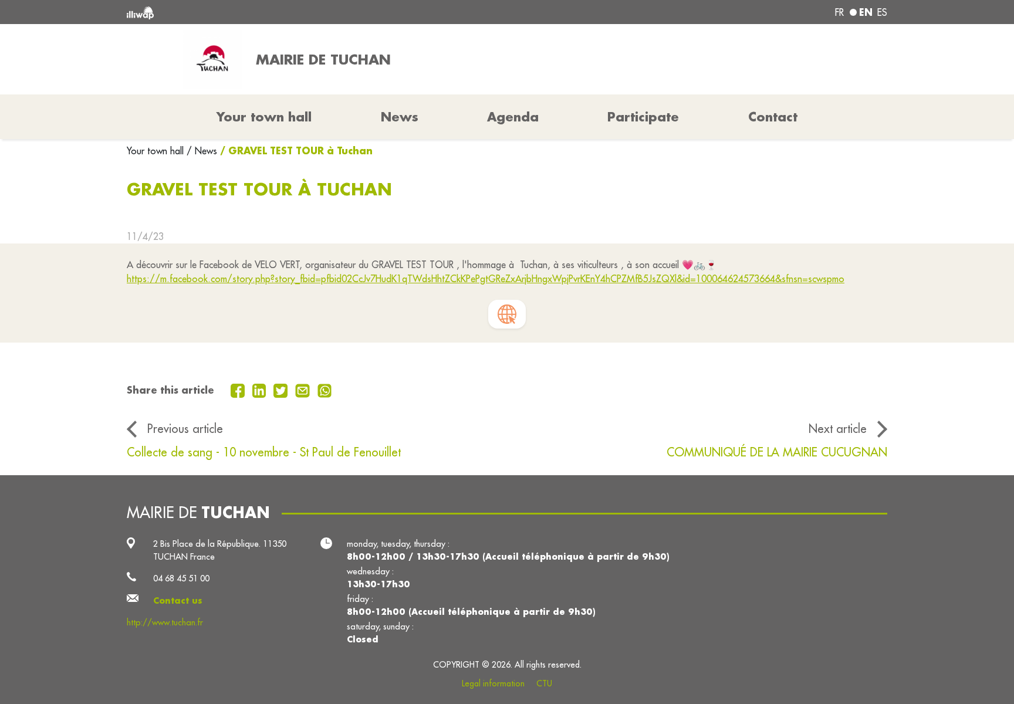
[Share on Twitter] (282, 389)
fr (839, 12)
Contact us (177, 600)
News (399, 117)
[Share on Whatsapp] (324, 389)
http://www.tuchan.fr (165, 622)
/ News (202, 151)
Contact (772, 117)
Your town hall (157, 151)
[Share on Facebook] (239, 389)
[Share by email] (304, 389)
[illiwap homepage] (281, 12)
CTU (544, 683)
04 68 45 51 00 (181, 578)
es (882, 12)
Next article (838, 428)
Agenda (513, 117)
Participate (643, 117)
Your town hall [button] (264, 117)
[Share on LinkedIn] (261, 389)
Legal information (493, 683)
